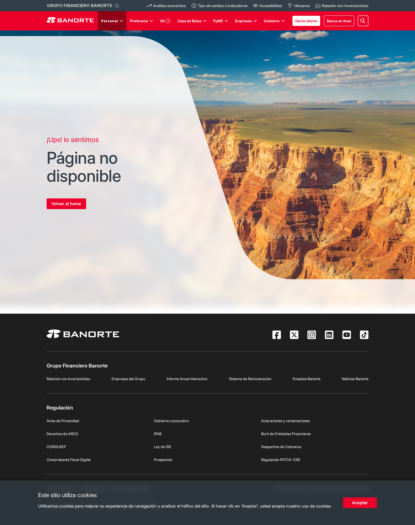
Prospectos (163, 459)
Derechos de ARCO (62, 433)
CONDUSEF (56, 446)
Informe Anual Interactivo (187, 378)
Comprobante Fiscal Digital (69, 459)
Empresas (243, 21)
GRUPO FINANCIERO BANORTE (79, 5)
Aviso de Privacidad (63, 420)
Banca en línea (339, 21)
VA (162, 21)
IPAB (157, 433)
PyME (218, 21)
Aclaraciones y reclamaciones (285, 420)
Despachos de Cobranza (281, 446)
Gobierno (272, 21)
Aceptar (360, 502)
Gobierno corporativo (171, 420)
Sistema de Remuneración (250, 378)
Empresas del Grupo (128, 378)
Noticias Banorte (355, 378)
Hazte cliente (306, 21)
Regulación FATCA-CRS (280, 459)
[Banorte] (70, 21)
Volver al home (66, 203)
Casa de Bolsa (189, 21)
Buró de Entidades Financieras (286, 433)
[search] (363, 20)
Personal (109, 21)
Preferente (139, 21)
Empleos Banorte (306, 378)
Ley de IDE (162, 446)
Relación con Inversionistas (68, 378)
